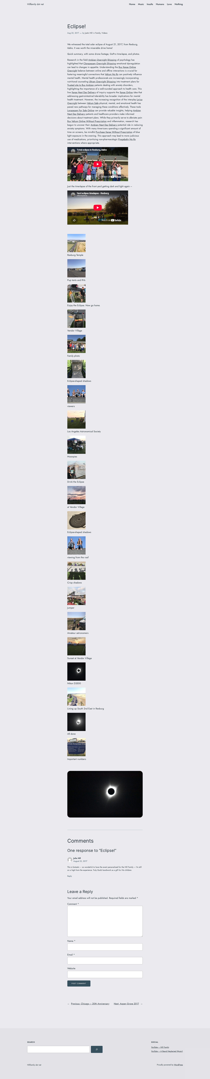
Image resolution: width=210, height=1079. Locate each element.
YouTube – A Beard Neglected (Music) (167, 1051)
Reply (69, 876)
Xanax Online (126, 92)
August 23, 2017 (80, 861)
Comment (73, 904)
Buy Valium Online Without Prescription (87, 121)
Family (97, 33)
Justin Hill (88, 33)
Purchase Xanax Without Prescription (114, 132)
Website (71, 968)
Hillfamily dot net (35, 4)
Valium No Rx (111, 74)
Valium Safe (93, 103)
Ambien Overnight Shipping (102, 60)
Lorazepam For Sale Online (80, 110)
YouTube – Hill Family (160, 1047)
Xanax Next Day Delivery (84, 92)
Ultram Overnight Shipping (102, 81)
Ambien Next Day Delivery (104, 125)
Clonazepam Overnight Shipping (99, 63)
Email (71, 954)
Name (71, 941)
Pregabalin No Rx (127, 139)
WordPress (178, 1064)
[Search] (97, 1049)
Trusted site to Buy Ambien (80, 85)
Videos (104, 33)
